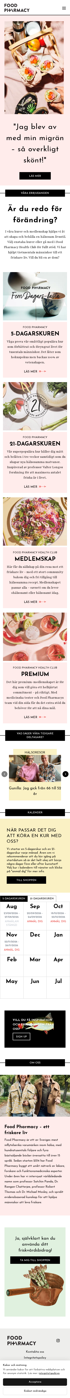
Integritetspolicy (35, 1357)
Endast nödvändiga (35, 1391)
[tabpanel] (35, 950)
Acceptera (35, 1382)
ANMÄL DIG (35, 921)
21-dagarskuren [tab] (42, 898)
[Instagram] (58, 1340)
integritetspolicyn (49, 1373)
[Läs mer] (35, 67)
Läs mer (35, 176)
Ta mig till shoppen (35, 1260)
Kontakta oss (35, 1351)
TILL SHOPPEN (26, 880)
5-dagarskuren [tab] (13, 898)
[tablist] (28, 899)
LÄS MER (30, 371)
